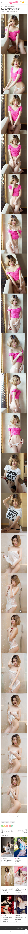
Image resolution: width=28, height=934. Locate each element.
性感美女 (12, 11)
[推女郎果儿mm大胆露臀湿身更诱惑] (7, 876)
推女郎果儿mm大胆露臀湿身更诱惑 (7, 889)
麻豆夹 (15, 928)
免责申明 (19, 928)
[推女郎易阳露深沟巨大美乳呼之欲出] (20, 904)
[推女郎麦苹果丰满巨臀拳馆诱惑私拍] (7, 904)
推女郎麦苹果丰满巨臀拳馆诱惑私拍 (6, 918)
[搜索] (4, 2)
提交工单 (22, 928)
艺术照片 (12, 822)
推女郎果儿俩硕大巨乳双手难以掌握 (6, 861)
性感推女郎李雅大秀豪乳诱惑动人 (20, 861)
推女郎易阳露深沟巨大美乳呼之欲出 (20, 918)
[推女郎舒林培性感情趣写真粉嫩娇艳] (20, 876)
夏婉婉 (2, 822)
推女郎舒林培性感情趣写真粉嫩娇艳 (20, 889)
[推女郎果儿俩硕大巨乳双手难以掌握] (7, 847)
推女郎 (7, 822)
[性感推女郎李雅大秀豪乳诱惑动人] (20, 847)
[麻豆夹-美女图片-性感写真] (14, 2)
